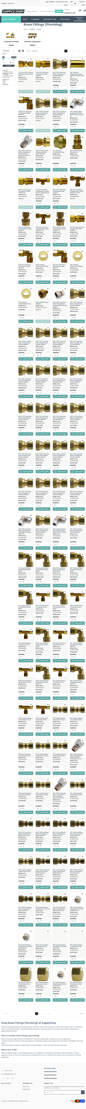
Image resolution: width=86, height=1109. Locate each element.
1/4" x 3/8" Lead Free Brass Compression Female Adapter (24, 493)
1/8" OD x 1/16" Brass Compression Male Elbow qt (59, 266)
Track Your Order (82, 3)
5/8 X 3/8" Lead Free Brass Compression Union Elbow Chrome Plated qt (24, 531)
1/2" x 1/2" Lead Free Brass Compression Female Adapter (42, 380)
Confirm (8, 66)
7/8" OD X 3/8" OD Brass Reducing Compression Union (25, 74)
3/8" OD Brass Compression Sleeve (76, 265)
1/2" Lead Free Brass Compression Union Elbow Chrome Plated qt (76, 114)
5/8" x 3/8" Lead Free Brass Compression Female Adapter (59, 74)
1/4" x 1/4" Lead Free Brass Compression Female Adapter (42, 493)
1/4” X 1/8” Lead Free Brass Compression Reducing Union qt (59, 909)
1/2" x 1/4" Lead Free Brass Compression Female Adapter (76, 380)
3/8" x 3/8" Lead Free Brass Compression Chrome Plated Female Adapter (60, 305)
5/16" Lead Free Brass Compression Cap (42, 983)
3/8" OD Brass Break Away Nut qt (76, 151)
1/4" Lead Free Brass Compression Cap (76, 983)
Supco (4, 82)
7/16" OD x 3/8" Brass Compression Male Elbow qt (24, 113)
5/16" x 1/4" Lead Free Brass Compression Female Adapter (59, 113)
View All (11, 45)
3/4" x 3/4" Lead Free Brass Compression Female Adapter (24, 343)
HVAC (25, 19)
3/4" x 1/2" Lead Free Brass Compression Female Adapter (42, 343)
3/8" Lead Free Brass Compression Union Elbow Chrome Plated (59, 530)
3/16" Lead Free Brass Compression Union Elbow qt (42, 682)
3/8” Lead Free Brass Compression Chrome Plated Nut (59, 946)
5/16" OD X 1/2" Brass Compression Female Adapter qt (59, 229)
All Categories (10, 19)
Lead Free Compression (32, 41)
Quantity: (56, 85)
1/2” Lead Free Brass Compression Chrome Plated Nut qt (25, 946)
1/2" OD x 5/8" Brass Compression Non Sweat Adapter (42, 152)
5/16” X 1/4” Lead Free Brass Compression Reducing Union (76, 871)
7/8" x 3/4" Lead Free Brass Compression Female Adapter (42, 113)
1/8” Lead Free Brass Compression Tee (42, 719)
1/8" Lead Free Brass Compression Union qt (43, 908)
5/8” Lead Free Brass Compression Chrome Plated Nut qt (77, 909)
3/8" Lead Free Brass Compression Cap (24, 983)
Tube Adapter (6, 77)
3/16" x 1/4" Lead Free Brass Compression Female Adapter (76, 493)
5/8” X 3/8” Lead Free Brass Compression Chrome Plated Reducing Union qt (76, 756)
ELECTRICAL (65, 19)
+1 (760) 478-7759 (69, 13)
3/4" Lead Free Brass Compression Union (76, 719)
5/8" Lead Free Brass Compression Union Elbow (76, 569)
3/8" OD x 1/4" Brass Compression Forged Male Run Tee (42, 229)
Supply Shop (14, 1101)
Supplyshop (5, 84)
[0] (78, 11)
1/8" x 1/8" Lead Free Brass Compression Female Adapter (76, 530)
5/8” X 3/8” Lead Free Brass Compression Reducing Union (42, 834)
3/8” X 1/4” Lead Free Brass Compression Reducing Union (59, 871)
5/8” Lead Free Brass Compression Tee (76, 606)
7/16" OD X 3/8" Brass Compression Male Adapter (42, 74)
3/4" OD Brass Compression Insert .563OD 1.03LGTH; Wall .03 (77, 75)
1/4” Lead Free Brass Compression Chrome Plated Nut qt (59, 984)
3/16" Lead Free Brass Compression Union (24, 870)
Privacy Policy (26, 1086)
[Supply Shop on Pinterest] (7, 1078)
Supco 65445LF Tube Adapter (42, 303)
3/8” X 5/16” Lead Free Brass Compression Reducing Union (42, 871)
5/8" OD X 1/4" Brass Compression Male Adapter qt (24, 191)
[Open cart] (82, 11)
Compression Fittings (11, 41)
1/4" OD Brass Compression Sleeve (24, 303)
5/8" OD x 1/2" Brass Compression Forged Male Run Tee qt (76, 191)
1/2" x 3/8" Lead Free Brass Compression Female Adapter (59, 380)
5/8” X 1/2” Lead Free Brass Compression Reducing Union (59, 834)
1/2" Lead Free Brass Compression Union (42, 755)
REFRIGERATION (50, 19)
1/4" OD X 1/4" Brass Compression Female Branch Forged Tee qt (42, 191)
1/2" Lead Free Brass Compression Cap (76, 945)
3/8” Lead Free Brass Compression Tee (59, 643)
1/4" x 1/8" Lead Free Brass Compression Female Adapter (59, 493)
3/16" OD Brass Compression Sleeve (42, 265)
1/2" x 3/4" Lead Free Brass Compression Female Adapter (24, 380)
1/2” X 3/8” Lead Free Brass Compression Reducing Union (76, 834)
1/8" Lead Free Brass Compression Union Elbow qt (76, 682)
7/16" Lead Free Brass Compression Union (59, 755)
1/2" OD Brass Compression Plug (58, 151)
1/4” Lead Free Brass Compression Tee (59, 681)
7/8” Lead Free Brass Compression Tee (42, 606)
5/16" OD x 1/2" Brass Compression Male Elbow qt (24, 266)
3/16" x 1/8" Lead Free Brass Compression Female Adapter (42, 530)
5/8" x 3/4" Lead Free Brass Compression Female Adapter (59, 343)
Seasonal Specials (50, 1075)
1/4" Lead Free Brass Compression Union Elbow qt (76, 644)
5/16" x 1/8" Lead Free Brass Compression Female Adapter (59, 455)
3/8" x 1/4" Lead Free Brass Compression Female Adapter (76, 418)
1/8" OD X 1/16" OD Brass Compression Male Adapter (77, 229)
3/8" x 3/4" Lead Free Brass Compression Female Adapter (24, 418)
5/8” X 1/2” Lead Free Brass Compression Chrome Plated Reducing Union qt (24, 153)
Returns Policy (26, 1089)
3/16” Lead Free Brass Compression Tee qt (24, 719)
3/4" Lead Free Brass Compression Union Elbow (42, 569)
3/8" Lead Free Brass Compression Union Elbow (59, 607)
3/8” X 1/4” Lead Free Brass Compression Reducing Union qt (24, 834)
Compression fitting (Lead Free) (7, 74)
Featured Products (50, 1071)
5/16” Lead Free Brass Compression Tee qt (24, 681)
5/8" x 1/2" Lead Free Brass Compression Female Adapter (76, 343)
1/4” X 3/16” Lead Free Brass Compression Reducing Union (25, 909)
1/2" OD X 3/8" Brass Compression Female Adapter (25, 229)
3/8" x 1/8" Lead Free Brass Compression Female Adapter (24, 455)
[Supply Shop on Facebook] (3, 1078)
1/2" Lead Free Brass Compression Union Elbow (24, 607)
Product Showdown (50, 1078)
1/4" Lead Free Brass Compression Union (76, 794)
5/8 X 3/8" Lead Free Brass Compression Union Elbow (59, 569)
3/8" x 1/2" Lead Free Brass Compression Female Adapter (42, 418)
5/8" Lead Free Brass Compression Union (24, 755)
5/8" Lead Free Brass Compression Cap (42, 945)
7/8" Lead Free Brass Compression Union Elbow (24, 569)
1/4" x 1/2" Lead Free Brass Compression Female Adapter (76, 455)
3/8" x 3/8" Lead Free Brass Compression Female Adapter (59, 418)
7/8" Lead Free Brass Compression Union (59, 719)
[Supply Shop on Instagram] (12, 1078)
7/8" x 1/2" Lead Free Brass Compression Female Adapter (76, 304)
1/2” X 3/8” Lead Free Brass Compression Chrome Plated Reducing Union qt (59, 796)
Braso (4, 81)
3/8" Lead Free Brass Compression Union (24, 794)
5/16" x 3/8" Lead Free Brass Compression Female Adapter (42, 455)
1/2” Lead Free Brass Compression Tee (24, 643)
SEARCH (59, 11)
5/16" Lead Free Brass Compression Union (42, 794)
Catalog (3, 3)
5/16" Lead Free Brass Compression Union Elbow (42, 644)
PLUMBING (35, 19)
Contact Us (10, 3)
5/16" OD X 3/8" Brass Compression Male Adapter (59, 191)
